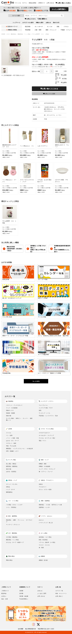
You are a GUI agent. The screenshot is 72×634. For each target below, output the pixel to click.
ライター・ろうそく (44, 545)
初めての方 (56, 22)
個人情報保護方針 (30, 629)
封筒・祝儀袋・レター (12, 451)
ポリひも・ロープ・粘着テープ (15, 542)
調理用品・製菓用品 (11, 466)
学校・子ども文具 (11, 446)
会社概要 (20, 629)
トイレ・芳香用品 (11, 507)
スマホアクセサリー (44, 432)
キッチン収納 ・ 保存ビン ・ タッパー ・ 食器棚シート (19, 419)
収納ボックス (10, 410)
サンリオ (49, 26)
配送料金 (3, 593)
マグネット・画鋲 (11, 443)
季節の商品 (9, 560)
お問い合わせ (50, 3)
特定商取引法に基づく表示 (46, 629)
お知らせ (48, 22)
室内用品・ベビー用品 (45, 537)
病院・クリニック (51, 30)
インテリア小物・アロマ (46, 408)
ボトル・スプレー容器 (45, 489)
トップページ (16, 22)
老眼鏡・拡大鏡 (43, 560)
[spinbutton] (47, 71)
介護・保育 (38, 30)
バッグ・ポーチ (10, 489)
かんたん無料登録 (58, 9)
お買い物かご (59, 596)
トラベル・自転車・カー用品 (47, 542)
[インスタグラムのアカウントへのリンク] (33, 624)
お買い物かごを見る (64, 3)
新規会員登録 (32, 3)
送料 (11, 11)
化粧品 (41, 484)
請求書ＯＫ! (25, 11)
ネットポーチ (39, 26)
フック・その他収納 (11, 408)
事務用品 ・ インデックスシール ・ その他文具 (19, 448)
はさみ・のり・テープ (12, 440)
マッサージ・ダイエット (13, 524)
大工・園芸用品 (11, 34)
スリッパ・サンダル (11, 484)
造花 (40, 410)
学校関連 (27, 30)
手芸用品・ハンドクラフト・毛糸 (48, 415)
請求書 (21, 593)
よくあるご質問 (41, 593)
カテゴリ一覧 (59, 590)
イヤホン (66, 26)
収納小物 (8, 415)
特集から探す (40, 22)
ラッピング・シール (44, 413)
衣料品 (8, 487)
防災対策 (27, 26)
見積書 (21, 590)
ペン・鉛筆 (9, 435)
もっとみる (36, 381)
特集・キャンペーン (61, 593)
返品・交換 (4, 599)
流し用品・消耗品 (11, 463)
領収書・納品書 (23, 596)
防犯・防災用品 (43, 539)
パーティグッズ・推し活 (46, 522)
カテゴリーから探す (28, 22)
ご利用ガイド (41, 3)
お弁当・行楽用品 (11, 471)
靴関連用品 (9, 492)
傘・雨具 (41, 547)
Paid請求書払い (23, 599)
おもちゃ (41, 520)
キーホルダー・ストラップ (46, 435)
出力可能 (42, 11)
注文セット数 (36, 71)
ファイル (8, 432)
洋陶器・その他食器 (44, 466)
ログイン (24, 3)
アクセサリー (42, 487)
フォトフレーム (43, 405)
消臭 (58, 26)
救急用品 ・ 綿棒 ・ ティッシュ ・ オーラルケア (19, 521)
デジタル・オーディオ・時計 (47, 438)
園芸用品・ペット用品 (24, 34)
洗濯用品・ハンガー (44, 507)
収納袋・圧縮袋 (10, 413)
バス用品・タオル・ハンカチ (14, 504)
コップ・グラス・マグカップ (47, 469)
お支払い (3, 596)
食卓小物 (8, 469)
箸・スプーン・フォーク (46, 471)
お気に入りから (31, 19)
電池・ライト (42, 440)
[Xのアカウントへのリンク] (38, 624)
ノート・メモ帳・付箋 (12, 438)
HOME (3, 34)
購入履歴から (43, 19)
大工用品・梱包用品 (11, 537)
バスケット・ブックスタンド (14, 405)
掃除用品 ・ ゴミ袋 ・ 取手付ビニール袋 (50, 504)
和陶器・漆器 (42, 463)
